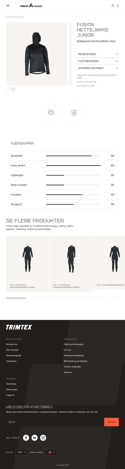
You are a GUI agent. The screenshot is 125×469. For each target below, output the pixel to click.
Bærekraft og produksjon (76, 361)
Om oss (67, 350)
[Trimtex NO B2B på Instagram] (43, 438)
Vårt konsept (12, 350)
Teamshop (11, 384)
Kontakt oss (11, 344)
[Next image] (13, 89)
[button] (8, 5)
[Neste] (116, 298)
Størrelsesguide (13, 355)
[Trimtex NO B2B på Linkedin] (35, 438)
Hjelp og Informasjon (74, 344)
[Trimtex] (31, 5)
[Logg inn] (117, 5)
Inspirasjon (11, 361)
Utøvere (67, 372)
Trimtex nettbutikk (72, 366)
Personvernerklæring (74, 355)
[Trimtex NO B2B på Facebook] (26, 438)
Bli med (111, 422)
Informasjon (12, 389)
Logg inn (10, 395)
